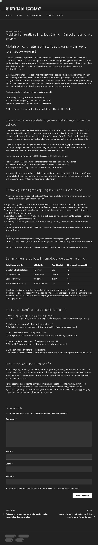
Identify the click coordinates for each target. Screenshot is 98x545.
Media (60, 15)
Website (10, 476)
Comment (11, 419)
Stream (9, 15)
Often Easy (23, 8)
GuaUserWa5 (15, 31)
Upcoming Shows (34, 15)
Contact (49, 15)
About (19, 15)
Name (9, 451)
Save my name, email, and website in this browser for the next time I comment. (44, 489)
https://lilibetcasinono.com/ (32, 387)
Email (9, 464)
